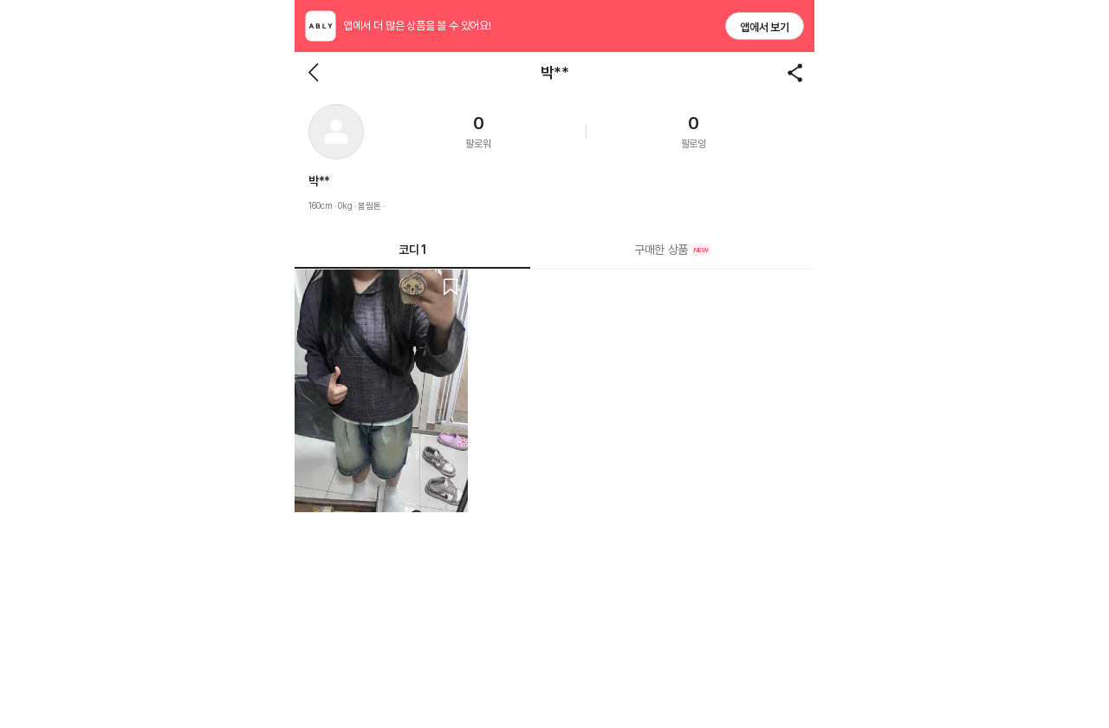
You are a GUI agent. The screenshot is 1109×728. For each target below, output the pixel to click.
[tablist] (554, 250)
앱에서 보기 (764, 27)
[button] (336, 131)
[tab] (672, 250)
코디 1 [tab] (412, 250)
